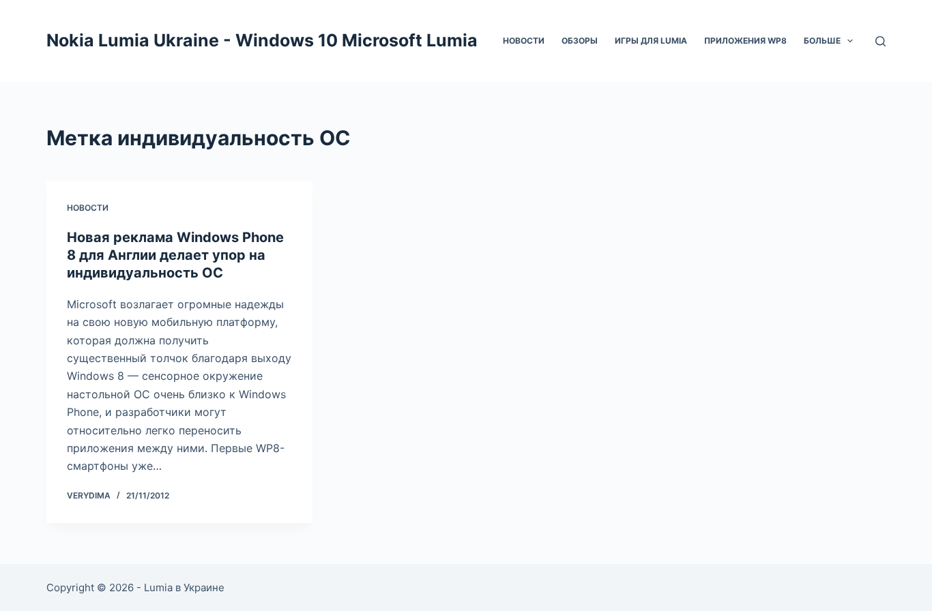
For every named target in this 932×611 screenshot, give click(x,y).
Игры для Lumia (651, 40)
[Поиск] (880, 41)
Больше (822, 40)
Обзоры (580, 40)
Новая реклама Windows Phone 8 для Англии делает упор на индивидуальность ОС (175, 255)
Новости (523, 40)
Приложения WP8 (745, 40)
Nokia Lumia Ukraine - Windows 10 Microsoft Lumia (262, 40)
